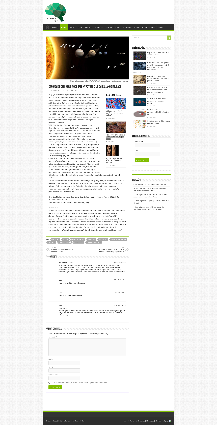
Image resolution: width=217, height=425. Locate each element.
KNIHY (72, 27)
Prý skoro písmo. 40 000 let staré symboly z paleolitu (116, 160)
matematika (103, 239)
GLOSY (64, 27)
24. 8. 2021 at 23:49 (120, 262)
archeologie (127, 27)
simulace (51, 242)
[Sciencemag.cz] (55, 12)
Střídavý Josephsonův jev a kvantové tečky (62, 249)
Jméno (51, 359)
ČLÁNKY (55, 27)
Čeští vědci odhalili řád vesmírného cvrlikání (149, 184)
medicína (108, 27)
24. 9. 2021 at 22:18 (120, 280)
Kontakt (75, 421)
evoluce (160, 27)
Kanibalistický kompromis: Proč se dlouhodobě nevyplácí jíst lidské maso (158, 78)
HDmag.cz (150, 421)
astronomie (99, 27)
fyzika (65, 239)
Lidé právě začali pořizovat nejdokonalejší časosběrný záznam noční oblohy (157, 90)
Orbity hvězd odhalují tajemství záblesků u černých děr (158, 112)
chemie (137, 27)
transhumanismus (94, 242)
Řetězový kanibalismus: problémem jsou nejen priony (115, 137)
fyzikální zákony (77, 239)
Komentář (52, 337)
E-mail (51, 367)
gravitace (91, 239)
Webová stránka (54, 375)
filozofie (55, 239)
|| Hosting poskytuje (161, 421)
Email (137, 150)
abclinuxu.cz (140, 421)
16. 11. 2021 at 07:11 (120, 305)
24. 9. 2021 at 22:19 (120, 292)
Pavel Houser (54, 90)
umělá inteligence (148, 27)
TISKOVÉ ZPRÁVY (84, 27)
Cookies (82, 421)
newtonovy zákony (118, 239)
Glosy (75, 90)
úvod (47, 27)
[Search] (169, 38)
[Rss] (125, 420)
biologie (117, 27)
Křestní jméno (140, 141)
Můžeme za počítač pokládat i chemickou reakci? (114, 113)
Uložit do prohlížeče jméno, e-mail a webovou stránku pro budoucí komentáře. (79, 383)
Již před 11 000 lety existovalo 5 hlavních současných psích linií (111, 249)
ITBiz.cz (131, 421)
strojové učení (65, 242)
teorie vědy (78, 242)
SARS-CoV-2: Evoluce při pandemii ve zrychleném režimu (156, 101)
